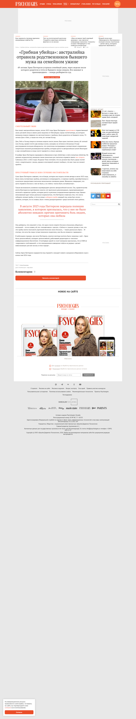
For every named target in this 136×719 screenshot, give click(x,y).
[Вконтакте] (68, 384)
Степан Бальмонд (24, 265)
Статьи (48, 4)
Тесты (117, 4)
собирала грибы (52, 197)
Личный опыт (75, 4)
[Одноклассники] (74, 384)
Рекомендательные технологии (82, 392)
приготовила (70, 130)
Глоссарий (105, 4)
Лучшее (42, 4)
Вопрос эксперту (71, 388)
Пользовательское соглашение (37, 392)
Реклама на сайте (44, 388)
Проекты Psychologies (101, 392)
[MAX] (56, 384)
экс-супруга (80, 157)
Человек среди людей (52, 77)
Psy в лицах (96, 4)
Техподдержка (67, 395)
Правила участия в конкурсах (96, 388)
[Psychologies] (26, 4)
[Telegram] (62, 384)
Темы (65, 4)
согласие (57, 366)
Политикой (56, 369)
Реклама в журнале (58, 388)
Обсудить (79, 47)
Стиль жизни (86, 4)
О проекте (34, 388)
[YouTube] (80, 384)
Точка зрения (57, 4)
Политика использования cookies (60, 392)
